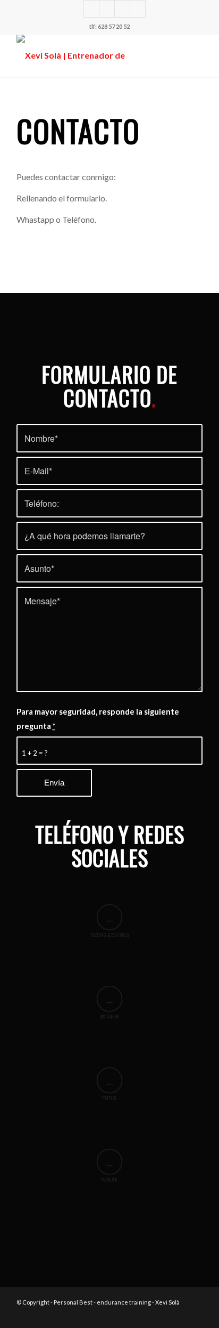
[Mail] (137, 9)
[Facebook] (122, 9)
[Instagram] (91, 9)
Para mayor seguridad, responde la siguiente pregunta (97, 718)
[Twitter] (106, 9)
